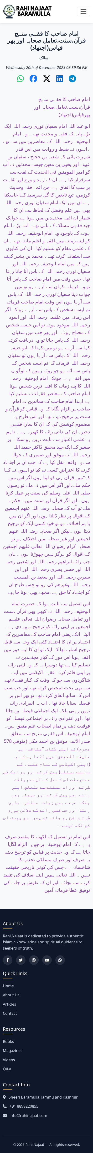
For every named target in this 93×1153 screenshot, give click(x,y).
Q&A (7, 1069)
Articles (9, 1004)
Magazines (12, 1050)
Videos (9, 1060)
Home (8, 985)
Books (8, 1041)
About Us (11, 995)
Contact (10, 1013)
